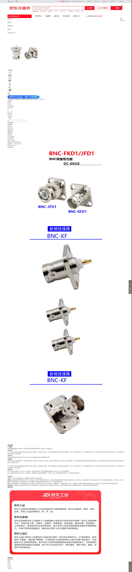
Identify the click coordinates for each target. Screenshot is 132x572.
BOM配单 (104, 8)
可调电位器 (43, 11)
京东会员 (89, 1)
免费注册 (67, 1)
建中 (83, 11)
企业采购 (96, 1)
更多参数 (11, 147)
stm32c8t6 (35, 11)
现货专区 (37, 16)
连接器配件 (10, 26)
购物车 (117, 8)
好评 (9, 563)
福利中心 (56, 16)
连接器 (9, 22)
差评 (9, 566)
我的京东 (81, 1)
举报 (9, 94)
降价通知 (11, 106)
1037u (56, 11)
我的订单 (74, 1)
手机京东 (121, 1)
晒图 (9, 561)
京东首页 (12, 1)
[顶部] (130, 568)
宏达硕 (9, 29)
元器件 (9, 19)
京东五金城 (66, 16)
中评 (9, 564)
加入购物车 (10, 123)
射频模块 (70, 11)
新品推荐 (48, 16)
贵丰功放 (77, 11)
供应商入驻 (76, 16)
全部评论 (10, 559)
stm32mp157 (63, 11)
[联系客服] (130, 283)
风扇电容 (50, 11)
